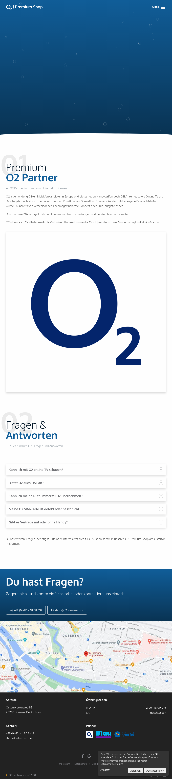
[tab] (86, 469)
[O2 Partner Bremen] (91, 736)
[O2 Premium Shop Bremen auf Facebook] (83, 756)
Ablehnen (135, 770)
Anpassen (105, 769)
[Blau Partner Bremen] (105, 736)
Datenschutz (80, 763)
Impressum (64, 763)
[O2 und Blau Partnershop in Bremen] (24, 7)
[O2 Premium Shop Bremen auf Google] (89, 756)
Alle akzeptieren (155, 770)
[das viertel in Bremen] (126, 736)
